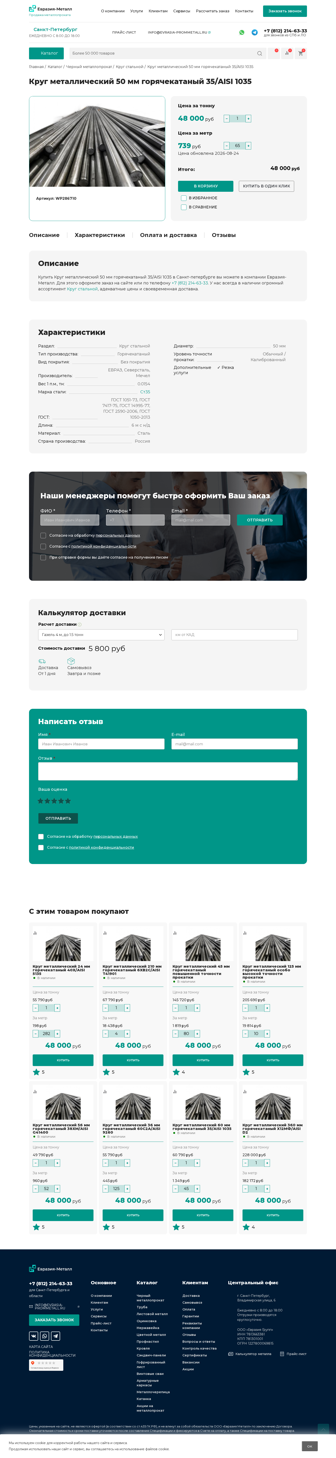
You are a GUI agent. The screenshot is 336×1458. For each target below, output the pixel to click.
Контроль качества (199, 1348)
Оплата (188, 1309)
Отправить (260, 520)
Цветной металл (151, 1335)
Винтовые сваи (150, 1374)
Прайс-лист (124, 32)
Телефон (118, 511)
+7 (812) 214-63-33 (285, 31)
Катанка (144, 1399)
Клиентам (158, 11)
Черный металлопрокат (150, 1298)
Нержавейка (148, 1328)
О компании (113, 11)
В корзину (206, 186)
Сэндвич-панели (151, 1355)
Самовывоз (192, 1302)
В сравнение (203, 207)
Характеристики (100, 235)
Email (179, 511)
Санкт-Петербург (55, 29)
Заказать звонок (285, 11)
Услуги (136, 11)
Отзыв (46, 758)
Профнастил (148, 1342)
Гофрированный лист (151, 1364)
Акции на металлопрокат (150, 1408)
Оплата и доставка (168, 235)
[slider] (54, 800)
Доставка (191, 1296)
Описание (44, 235)
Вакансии (191, 1362)
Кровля (143, 1348)
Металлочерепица (153, 1392)
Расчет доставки (58, 624)
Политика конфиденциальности (52, 1354)
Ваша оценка (52, 789)
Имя (44, 735)
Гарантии (190, 1316)
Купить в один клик (266, 186)
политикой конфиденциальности (103, 546)
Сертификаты (194, 1355)
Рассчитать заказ (212, 11)
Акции (188, 1369)
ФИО (47, 511)
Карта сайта (41, 1346)
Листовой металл (152, 1314)
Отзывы (224, 235)
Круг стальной (82, 289)
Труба (142, 1307)
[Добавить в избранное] (35, 928)
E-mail (178, 735)
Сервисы (181, 11)
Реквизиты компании (192, 1325)
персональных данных (118, 535)
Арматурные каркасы (148, 1383)
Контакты (244, 11)
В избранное (203, 198)
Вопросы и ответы (198, 1342)
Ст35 (145, 391)
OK (309, 1446)
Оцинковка (147, 1321)
